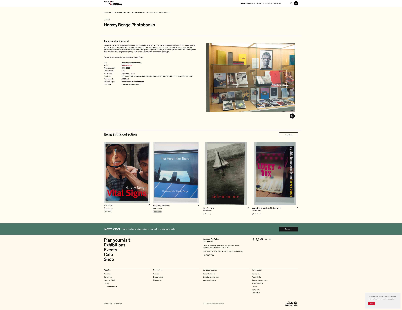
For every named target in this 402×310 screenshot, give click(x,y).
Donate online (158, 277)
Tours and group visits (259, 280)
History (106, 283)
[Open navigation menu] (296, 3)
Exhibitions (114, 245)
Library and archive (110, 286)
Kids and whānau (209, 274)
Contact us (256, 293)
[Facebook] (253, 239)
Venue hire (255, 289)
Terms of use (118, 304)
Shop (109, 259)
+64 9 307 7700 (208, 255)
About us (107, 274)
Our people (108, 277)
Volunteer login (257, 283)
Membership (157, 280)
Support (156, 274)
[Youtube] (261, 239)
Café (108, 254)
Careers (255, 286)
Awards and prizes (209, 280)
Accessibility (256, 277)
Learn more (391, 299)
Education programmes (211, 277)
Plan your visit (117, 240)
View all (287, 135)
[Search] (291, 3)
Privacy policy (108, 304)
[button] (127, 178)
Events (110, 250)
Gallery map (256, 274)
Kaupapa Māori (109, 280)
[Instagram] (257, 239)
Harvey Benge (127, 65)
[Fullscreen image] (292, 116)
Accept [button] (371, 303)
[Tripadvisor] (266, 239)
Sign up (287, 229)
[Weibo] (270, 239)
